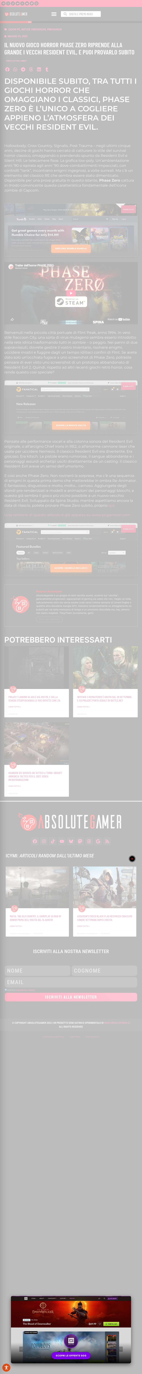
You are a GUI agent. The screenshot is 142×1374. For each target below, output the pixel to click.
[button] (132, 859)
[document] (71, 687)
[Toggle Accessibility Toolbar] (6, 1367)
